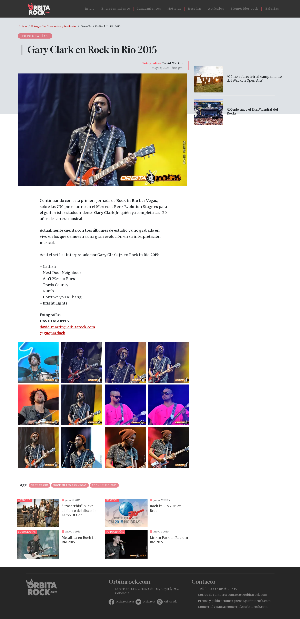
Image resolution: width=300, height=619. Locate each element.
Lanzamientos (149, 8)
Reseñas (195, 8)
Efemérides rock (244, 8)
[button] (38, 362)
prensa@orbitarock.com (252, 601)
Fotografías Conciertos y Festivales (53, 26)
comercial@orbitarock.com (247, 607)
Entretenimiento (115, 8)
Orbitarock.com (125, 601)
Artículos (216, 8)
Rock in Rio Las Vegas (70, 485)
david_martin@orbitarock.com (67, 327)
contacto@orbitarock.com (247, 595)
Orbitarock (149, 601)
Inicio (90, 8)
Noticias (174, 8)
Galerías (272, 8)
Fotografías (35, 36)
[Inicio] (40, 9)
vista (59, 513)
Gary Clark (39, 485)
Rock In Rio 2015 (104, 485)
